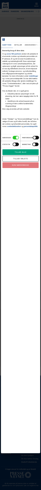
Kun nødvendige (20, 165)
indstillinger (33, 76)
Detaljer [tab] (18, 45)
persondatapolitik (31, 126)
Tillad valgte (20, 159)
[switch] (36, 137)
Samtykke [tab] (6, 45)
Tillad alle (20, 152)
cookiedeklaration (14, 126)
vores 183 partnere (14, 54)
